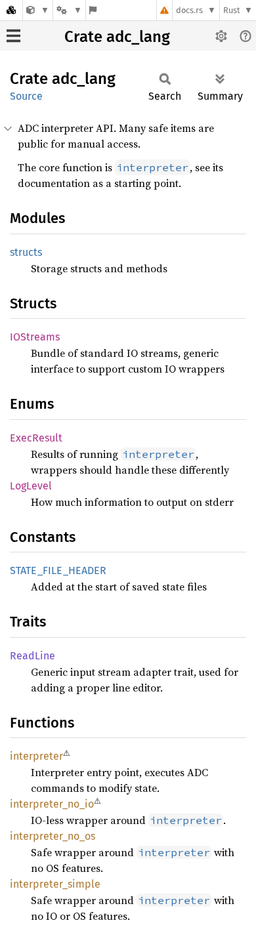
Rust (231, 10)
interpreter (36, 756)
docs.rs (189, 10)
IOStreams (35, 337)
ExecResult (36, 438)
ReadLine (32, 656)
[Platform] (69, 10)
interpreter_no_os (52, 836)
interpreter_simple (55, 884)
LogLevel (31, 486)
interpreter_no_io (52, 804)
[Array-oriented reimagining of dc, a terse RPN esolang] (38, 10)
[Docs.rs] (11, 10)
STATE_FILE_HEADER (58, 570)
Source (26, 96)
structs (26, 252)
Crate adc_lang (117, 37)
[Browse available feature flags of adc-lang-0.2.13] (93, 10)
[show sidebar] (13, 36)
